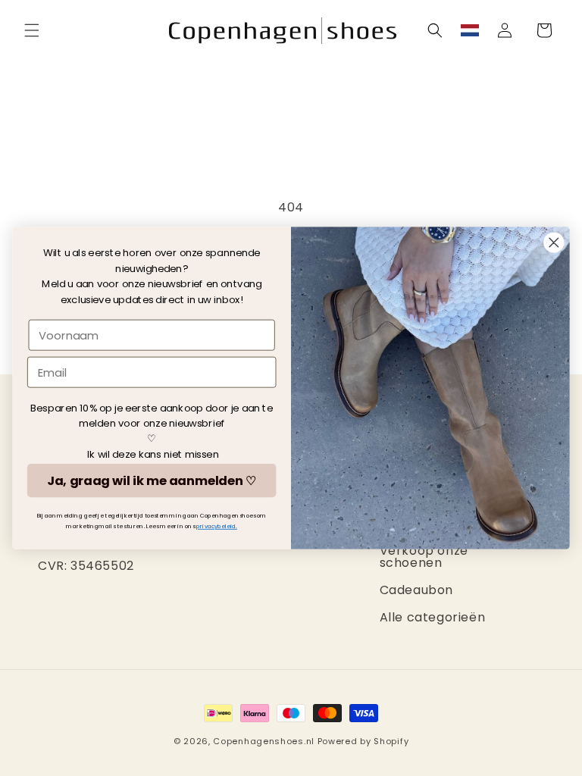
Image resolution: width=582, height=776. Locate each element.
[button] (31, 30)
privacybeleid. (216, 526)
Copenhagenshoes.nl (263, 741)
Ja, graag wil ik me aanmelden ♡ (151, 481)
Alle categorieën (433, 617)
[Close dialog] (554, 243)
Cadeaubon (416, 590)
